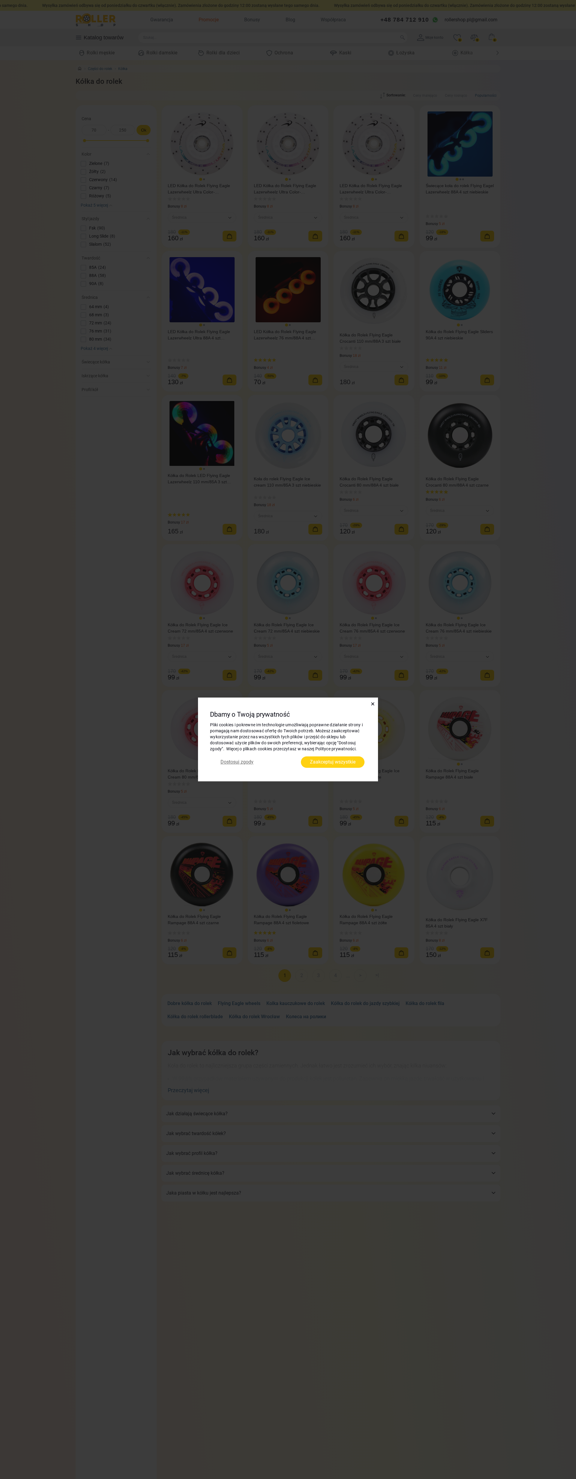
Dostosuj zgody (237, 762)
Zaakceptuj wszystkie (333, 762)
